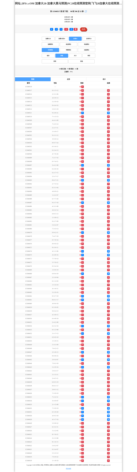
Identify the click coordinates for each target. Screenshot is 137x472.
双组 (81, 61)
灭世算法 (50, 50)
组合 (48, 55)
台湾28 (75, 38)
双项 (55, 61)
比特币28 (88, 38)
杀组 (61, 55)
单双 (89, 55)
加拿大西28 (62, 38)
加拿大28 (48, 38)
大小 (75, 55)
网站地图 (68, 468)
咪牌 (83, 29)
